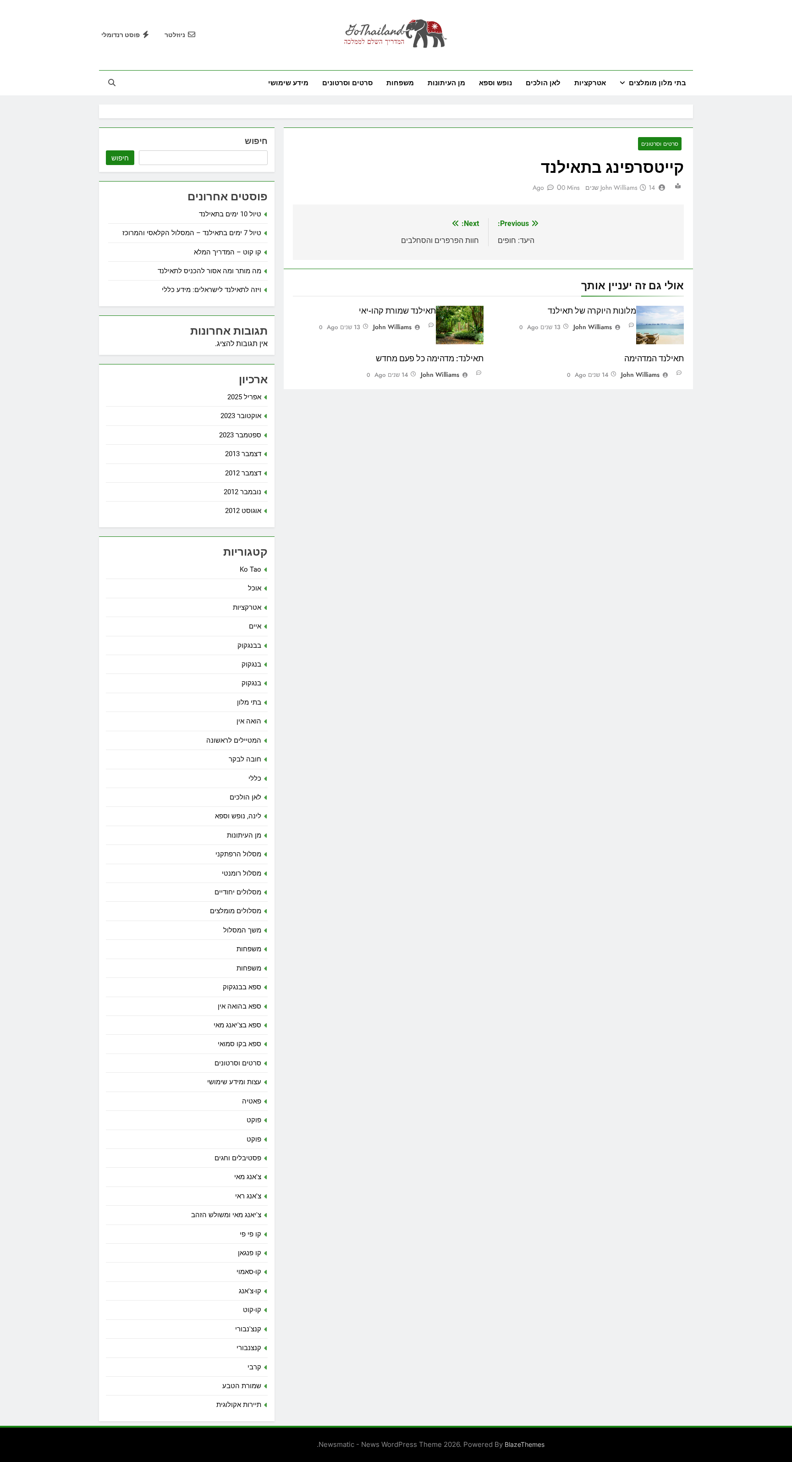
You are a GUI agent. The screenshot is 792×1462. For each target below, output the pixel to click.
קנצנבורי (248, 1348)
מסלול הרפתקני (238, 854)
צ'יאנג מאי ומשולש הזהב (226, 1215)
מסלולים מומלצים (235, 911)
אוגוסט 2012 (243, 511)
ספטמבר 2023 (240, 435)
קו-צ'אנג (250, 1291)
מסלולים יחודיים (237, 892)
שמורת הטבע (241, 1386)
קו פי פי (250, 1234)
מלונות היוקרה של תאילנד (592, 310)
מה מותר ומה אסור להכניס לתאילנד (209, 271)
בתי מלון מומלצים (657, 83)
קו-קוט (252, 1310)
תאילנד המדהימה (654, 358)
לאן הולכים (543, 83)
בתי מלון (249, 702)
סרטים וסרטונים (347, 83)
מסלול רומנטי (241, 873)
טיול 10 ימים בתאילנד (230, 214)
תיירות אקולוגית (238, 1405)
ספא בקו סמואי (239, 1044)
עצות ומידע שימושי (234, 1082)
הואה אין (248, 721)
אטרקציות (590, 83)
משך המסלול (242, 930)
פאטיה (251, 1101)
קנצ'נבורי (248, 1329)
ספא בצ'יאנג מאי (237, 1025)
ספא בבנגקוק (242, 987)
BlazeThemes (524, 1444)
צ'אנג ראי (248, 1196)
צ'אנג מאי (247, 1177)
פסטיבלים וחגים (237, 1158)
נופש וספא (495, 83)
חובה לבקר (245, 759)
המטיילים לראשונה (233, 740)
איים (255, 626)
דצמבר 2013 (243, 454)
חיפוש (256, 141)
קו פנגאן (249, 1253)
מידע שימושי (288, 83)
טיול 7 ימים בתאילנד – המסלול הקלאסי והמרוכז (191, 233)
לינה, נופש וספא (238, 816)
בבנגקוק (249, 645)
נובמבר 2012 (242, 492)
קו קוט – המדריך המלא (227, 252)
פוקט (254, 1120)
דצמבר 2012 (243, 473)
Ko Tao (250, 569)
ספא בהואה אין (239, 1006)
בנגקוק (251, 664)
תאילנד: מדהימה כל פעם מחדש (430, 358)
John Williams (619, 187)
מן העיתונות (446, 83)
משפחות (400, 83)
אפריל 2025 (244, 397)
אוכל (254, 588)
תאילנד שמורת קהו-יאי (397, 310)
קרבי (254, 1367)
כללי (254, 778)
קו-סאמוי (248, 1272)
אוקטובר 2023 (240, 416)
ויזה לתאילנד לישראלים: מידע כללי (211, 290)
